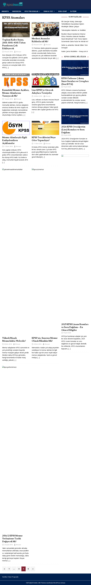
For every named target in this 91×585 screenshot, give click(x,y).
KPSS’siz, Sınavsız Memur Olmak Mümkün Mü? (45, 339)
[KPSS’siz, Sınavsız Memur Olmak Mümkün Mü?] (50, 334)
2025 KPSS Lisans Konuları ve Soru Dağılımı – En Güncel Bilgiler (74, 327)
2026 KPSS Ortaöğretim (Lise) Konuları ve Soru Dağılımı (73, 129)
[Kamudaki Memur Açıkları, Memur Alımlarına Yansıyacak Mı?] (16, 86)
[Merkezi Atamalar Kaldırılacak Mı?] (45, 35)
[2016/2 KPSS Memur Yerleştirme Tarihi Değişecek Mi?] (20, 532)
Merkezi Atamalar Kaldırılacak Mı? (41, 40)
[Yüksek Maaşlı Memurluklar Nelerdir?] (20, 334)
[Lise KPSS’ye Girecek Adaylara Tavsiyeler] (45, 86)
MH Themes (42, 583)
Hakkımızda (16, 11)
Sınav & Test (48, 11)
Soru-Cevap (62, 11)
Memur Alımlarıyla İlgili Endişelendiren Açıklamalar (14, 140)
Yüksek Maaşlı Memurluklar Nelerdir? (14, 339)
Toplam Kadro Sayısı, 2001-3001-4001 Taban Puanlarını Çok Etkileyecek (14, 44)
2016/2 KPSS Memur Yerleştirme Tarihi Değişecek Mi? (12, 538)
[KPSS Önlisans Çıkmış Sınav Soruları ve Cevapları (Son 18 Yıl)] (75, 74)
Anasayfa (5, 11)
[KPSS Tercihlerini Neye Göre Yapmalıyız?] (45, 134)
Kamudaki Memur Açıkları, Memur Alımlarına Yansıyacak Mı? (15, 93)
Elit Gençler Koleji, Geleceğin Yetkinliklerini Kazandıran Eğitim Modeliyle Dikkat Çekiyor (72, 24)
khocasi (18, 52)
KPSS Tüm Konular (31, 11)
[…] (7, 67)
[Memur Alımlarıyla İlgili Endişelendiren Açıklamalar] (16, 134)
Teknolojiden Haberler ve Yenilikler (73, 30)
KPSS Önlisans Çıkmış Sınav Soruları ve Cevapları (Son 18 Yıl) (75, 81)
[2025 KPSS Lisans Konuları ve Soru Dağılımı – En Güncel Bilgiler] (75, 320)
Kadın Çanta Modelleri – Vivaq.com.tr (74, 51)
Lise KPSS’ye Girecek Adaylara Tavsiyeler (42, 91)
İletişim (73, 11)
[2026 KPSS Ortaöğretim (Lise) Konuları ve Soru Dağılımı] (75, 123)
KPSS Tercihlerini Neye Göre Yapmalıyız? (44, 139)
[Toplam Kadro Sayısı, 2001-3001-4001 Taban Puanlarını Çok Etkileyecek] (16, 36)
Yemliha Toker (7, 577)
